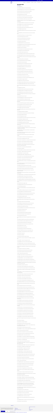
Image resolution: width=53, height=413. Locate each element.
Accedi (39, 0)
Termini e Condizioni (21, 412)
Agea (29, 407)
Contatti (42, 0)
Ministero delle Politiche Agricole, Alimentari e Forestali (16, 409)
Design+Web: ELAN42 (25, 412)
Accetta (3, 411)
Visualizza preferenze (12, 411)
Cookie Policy (17, 412)
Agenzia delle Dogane (31, 409)
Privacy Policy (15, 412)
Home (37, 0)
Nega (7, 411)
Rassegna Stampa (18, 5)
